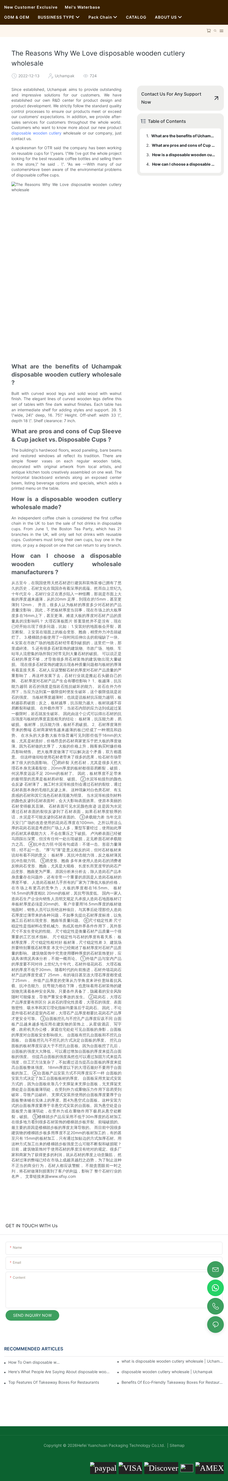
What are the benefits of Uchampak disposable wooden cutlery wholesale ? (183, 135)
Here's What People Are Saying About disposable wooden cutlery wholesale (59, 1371)
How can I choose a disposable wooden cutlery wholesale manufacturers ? (184, 164)
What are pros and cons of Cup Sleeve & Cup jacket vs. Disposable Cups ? (184, 145)
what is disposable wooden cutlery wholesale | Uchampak (173, 1361)
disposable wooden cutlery (36, 133)
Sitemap (176, 1445)
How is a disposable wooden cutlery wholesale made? (184, 154)
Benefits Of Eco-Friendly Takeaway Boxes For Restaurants (173, 1382)
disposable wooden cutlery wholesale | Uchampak (167, 1371)
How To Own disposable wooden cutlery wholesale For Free (34, 1362)
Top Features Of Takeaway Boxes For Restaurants (53, 1382)
